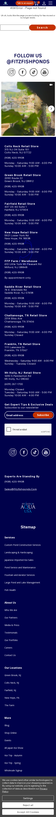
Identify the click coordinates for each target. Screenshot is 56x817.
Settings (28, 798)
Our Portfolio (11, 640)
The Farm (9, 705)
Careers (8, 647)
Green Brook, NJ (13, 675)
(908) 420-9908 (14, 157)
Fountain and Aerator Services (20, 574)
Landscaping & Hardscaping (19, 552)
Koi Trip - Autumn (13, 755)
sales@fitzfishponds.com (21, 489)
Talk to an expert (25, 3)
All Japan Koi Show (14, 747)
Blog (7, 725)
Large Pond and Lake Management (22, 582)
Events (8, 740)
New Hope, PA (12, 697)
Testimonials (11, 632)
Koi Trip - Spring (13, 762)
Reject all (28, 805)
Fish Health (10, 590)
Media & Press (12, 625)
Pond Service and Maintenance (20, 567)
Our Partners (11, 617)
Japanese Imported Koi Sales (19, 559)
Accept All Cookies (28, 812)
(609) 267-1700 (14, 384)
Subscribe (43, 415)
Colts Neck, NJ (12, 682)
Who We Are (11, 610)
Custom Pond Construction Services (23, 544)
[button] (28, 109)
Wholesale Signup (13, 770)
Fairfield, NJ (10, 690)
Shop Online (11, 732)
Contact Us (10, 655)
